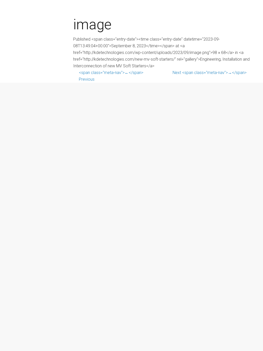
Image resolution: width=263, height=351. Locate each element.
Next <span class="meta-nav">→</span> (210, 72)
